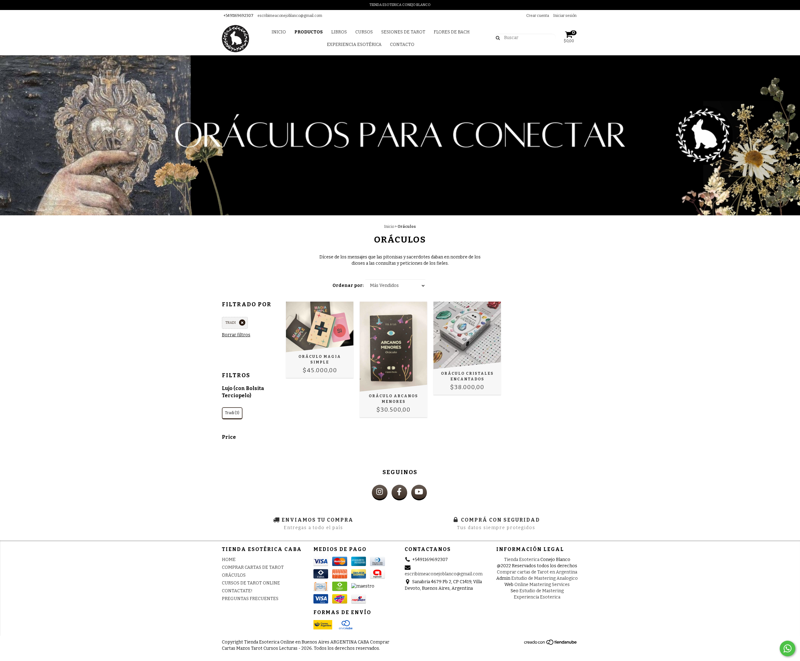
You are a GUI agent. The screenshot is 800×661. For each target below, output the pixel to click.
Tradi (230, 323)
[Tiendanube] (550, 644)
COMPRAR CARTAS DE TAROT (253, 567)
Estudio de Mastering (541, 590)
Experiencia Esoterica (537, 597)
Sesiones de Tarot (403, 32)
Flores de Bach (452, 32)
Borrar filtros (236, 335)
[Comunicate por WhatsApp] (787, 648)
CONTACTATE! (237, 590)
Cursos (364, 32)
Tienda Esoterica (521, 559)
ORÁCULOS (234, 575)
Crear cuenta (537, 15)
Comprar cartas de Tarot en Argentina (537, 572)
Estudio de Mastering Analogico (544, 578)
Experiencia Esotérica (354, 44)
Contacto (402, 44)
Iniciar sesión (565, 15)
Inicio (279, 32)
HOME (229, 559)
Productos (308, 32)
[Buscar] (496, 37)
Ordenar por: (348, 285)
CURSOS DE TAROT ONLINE (251, 583)
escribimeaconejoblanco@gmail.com (290, 15)
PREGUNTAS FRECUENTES (250, 598)
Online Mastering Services (542, 584)
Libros (339, 32)
